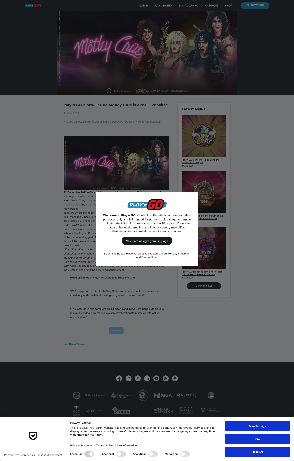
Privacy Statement (179, 253)
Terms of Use (149, 257)
